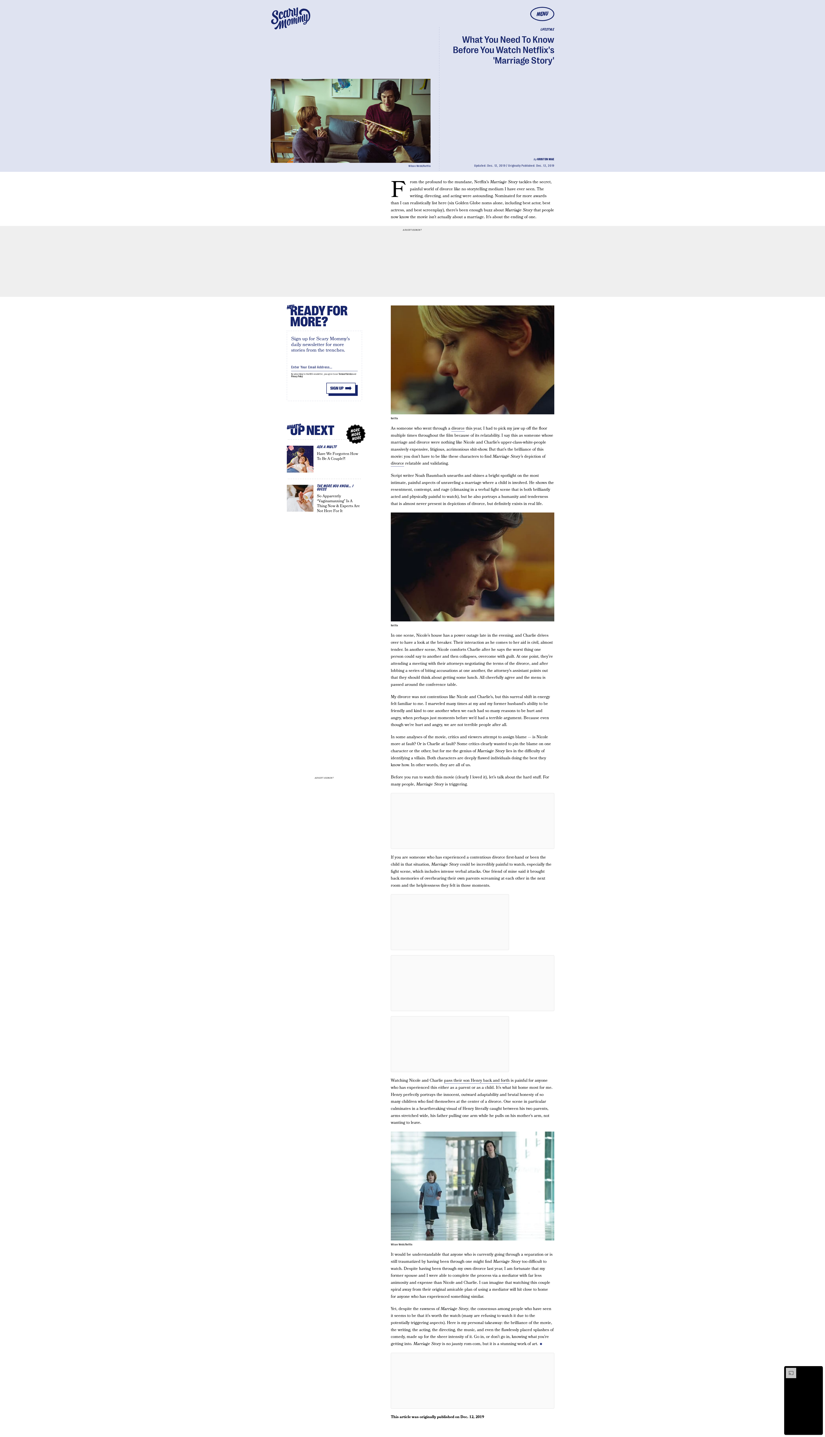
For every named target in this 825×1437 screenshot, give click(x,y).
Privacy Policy (297, 376)
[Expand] (788, 1370)
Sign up (337, 388)
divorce (458, 428)
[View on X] (472, 821)
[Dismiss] (818, 1370)
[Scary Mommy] (290, 18)
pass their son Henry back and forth (477, 1080)
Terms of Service (346, 374)
